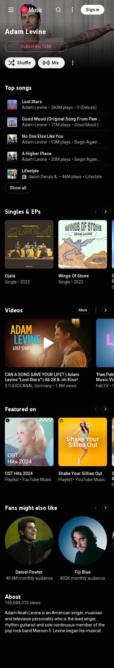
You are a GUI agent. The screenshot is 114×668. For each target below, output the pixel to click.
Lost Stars (32, 101)
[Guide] (11, 9)
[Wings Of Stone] (82, 244)
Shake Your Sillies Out (80, 473)
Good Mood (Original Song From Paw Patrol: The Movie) (62, 119)
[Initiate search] (58, 10)
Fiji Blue (83, 572)
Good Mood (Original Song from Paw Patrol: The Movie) (88, 124)
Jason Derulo (40, 176)
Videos (14, 310)
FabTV (102, 385)
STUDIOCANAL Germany (28, 385)
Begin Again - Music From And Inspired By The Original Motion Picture (88, 142)
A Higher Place (36, 153)
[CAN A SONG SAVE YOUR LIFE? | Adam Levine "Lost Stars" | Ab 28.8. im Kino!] (48, 343)
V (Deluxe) (87, 107)
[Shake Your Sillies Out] (82, 442)
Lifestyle (30, 170)
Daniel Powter (29, 572)
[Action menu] (72, 62)
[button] (12, 105)
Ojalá (10, 275)
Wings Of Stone (73, 275)
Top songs (18, 87)
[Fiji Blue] (82, 540)
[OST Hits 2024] (29, 442)
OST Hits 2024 (19, 473)
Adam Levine (34, 107)
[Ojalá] (29, 244)
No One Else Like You (42, 136)
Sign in (92, 9)
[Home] (31, 9)
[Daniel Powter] (29, 540)
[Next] (105, 211)
